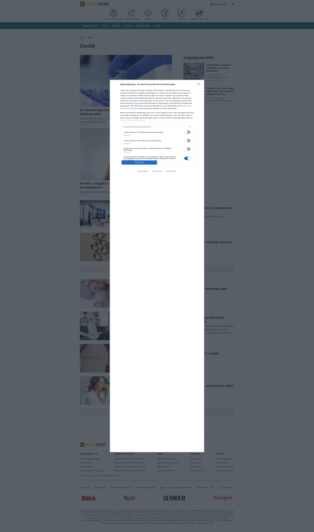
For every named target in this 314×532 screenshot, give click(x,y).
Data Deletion (143, 171)
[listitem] (157, 126)
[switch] (187, 132)
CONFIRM (139, 162)
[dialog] (157, 266)
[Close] (199, 84)
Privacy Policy (171, 171)
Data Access (157, 171)
